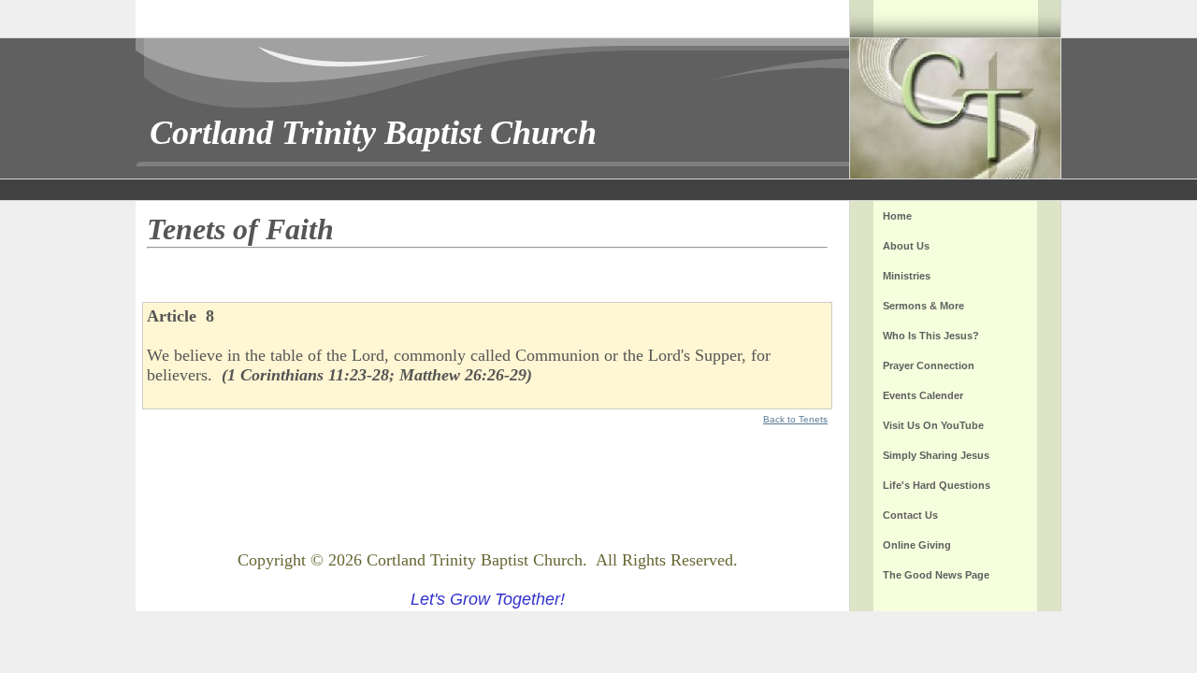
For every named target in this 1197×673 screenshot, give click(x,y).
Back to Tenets (795, 419)
